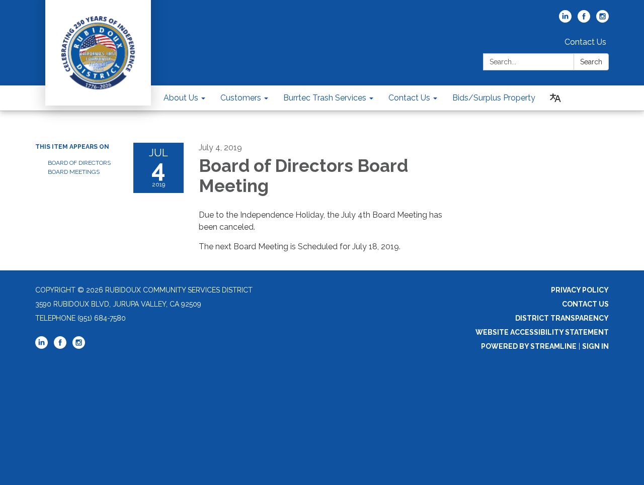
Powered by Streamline (529, 346)
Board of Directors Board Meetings (79, 167)
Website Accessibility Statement (542, 332)
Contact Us (585, 42)
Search (591, 62)
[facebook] (584, 20)
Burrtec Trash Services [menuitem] (324, 98)
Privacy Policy (580, 290)
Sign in (595, 346)
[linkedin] (565, 20)
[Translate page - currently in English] (555, 98)
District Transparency (562, 318)
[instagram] (602, 20)
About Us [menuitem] (181, 98)
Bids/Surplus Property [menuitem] (493, 98)
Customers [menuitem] (240, 98)
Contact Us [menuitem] (409, 98)
